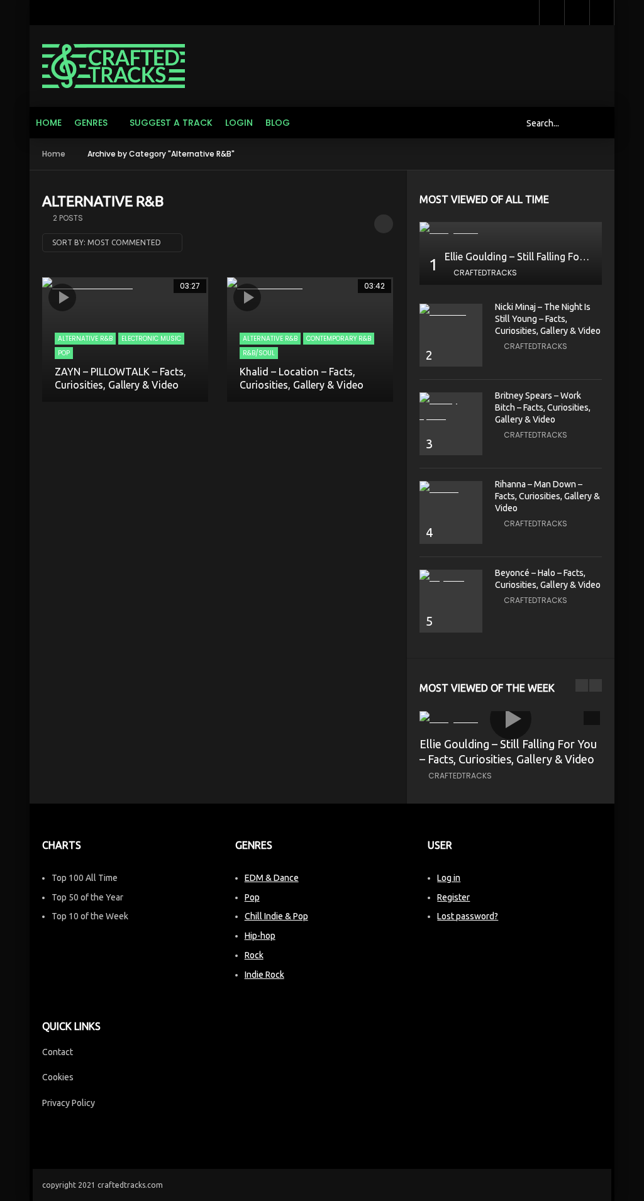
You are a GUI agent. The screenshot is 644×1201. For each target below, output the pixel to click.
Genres (91, 122)
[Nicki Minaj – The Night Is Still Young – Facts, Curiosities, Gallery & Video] (450, 311)
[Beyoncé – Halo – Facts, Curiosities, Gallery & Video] (450, 577)
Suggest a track (171, 122)
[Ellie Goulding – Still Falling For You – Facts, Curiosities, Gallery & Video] (510, 230)
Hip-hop (260, 936)
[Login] (601, 12)
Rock (254, 955)
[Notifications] (576, 12)
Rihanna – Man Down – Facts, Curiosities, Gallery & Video (547, 496)
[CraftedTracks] (113, 66)
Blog (277, 122)
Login (239, 122)
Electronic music (151, 338)
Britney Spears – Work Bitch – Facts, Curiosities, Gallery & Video (543, 407)
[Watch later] (551, 12)
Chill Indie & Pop (276, 916)
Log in (448, 878)
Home (49, 122)
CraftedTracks (485, 272)
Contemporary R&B (338, 338)
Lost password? (467, 916)
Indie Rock (264, 975)
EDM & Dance (272, 878)
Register (453, 897)
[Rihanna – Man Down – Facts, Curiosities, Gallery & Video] (450, 489)
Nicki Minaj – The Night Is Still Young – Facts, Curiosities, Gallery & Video (548, 319)
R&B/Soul (259, 353)
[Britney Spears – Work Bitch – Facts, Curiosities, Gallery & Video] (450, 408)
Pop (64, 353)
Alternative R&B (85, 338)
